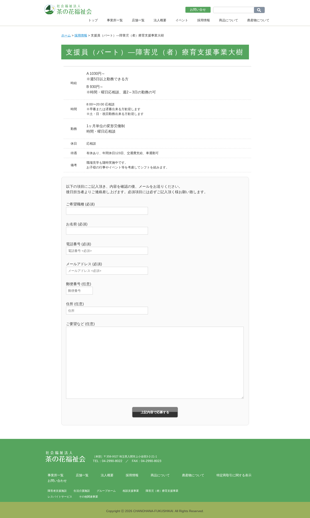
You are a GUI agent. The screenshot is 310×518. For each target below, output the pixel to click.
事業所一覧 (115, 20)
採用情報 (203, 20)
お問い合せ (198, 9)
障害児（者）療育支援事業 (162, 490)
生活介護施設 (82, 490)
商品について (228, 20)
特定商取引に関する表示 (234, 475)
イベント (181, 20)
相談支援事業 (131, 490)
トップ (93, 20)
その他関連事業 (88, 496)
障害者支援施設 (57, 490)
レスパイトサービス (60, 496)
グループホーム (106, 490)
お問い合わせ (57, 480)
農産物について (258, 20)
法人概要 (160, 20)
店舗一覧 (138, 20)
